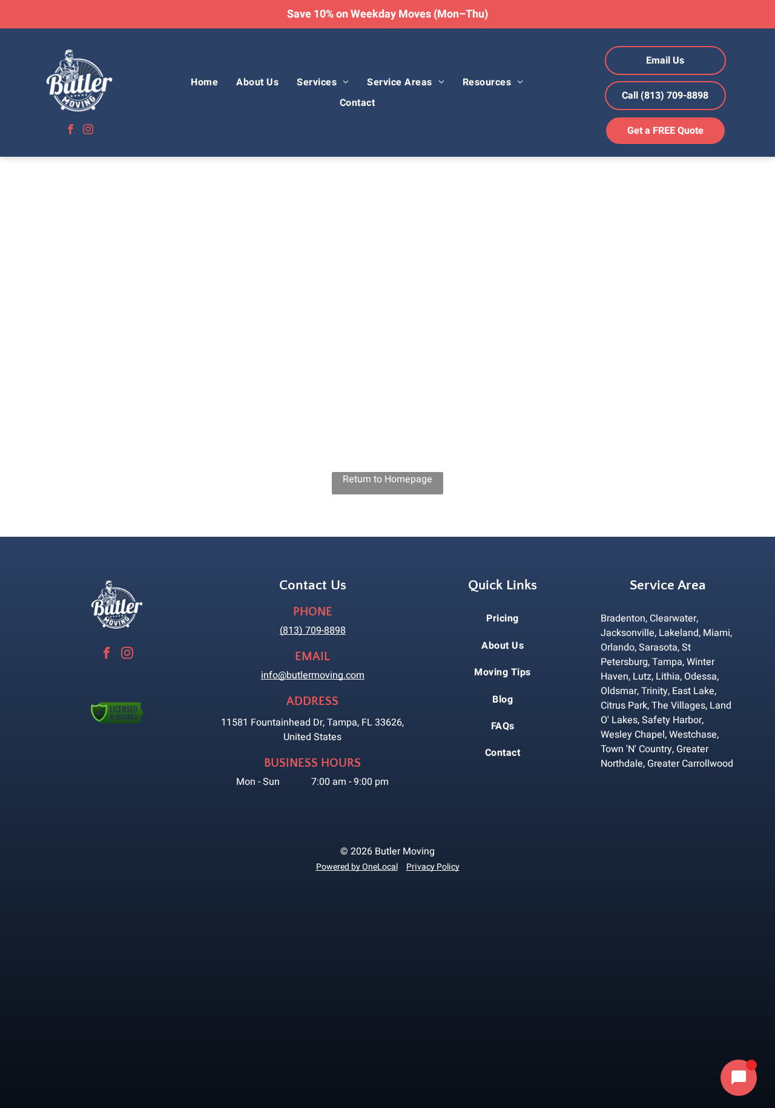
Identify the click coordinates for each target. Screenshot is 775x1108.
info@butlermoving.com (312, 675)
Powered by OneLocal (357, 867)
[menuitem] (204, 82)
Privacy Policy (433, 867)
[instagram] (88, 131)
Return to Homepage (387, 479)
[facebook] (70, 131)
